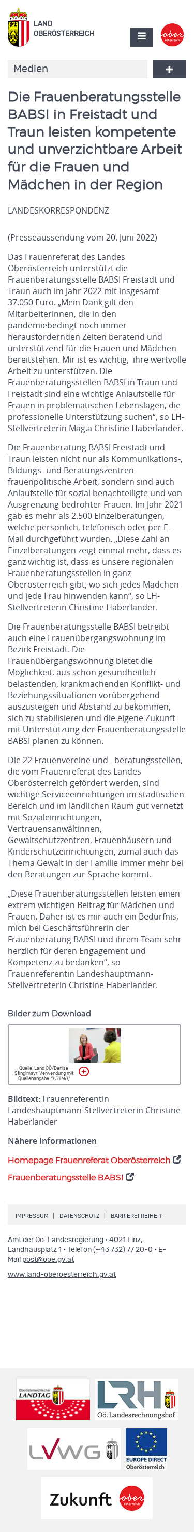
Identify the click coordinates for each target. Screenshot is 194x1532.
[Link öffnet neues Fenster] (172, 28)
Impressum (32, 1216)
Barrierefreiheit (136, 1216)
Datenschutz (79, 1216)
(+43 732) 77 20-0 (123, 1250)
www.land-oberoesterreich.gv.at (62, 1274)
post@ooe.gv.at (48, 1259)
